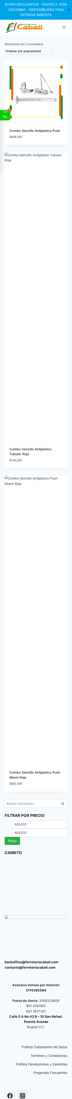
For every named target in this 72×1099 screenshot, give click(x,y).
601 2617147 (36, 1011)
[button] (5, 115)
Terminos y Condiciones (49, 1056)
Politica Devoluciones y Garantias (41, 1064)
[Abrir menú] (63, 27)
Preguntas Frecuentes (50, 1073)
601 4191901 (36, 1006)
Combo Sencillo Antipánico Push (34, 131)
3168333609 (49, 1001)
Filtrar (12, 841)
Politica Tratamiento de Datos (44, 1047)
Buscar (63, 804)
